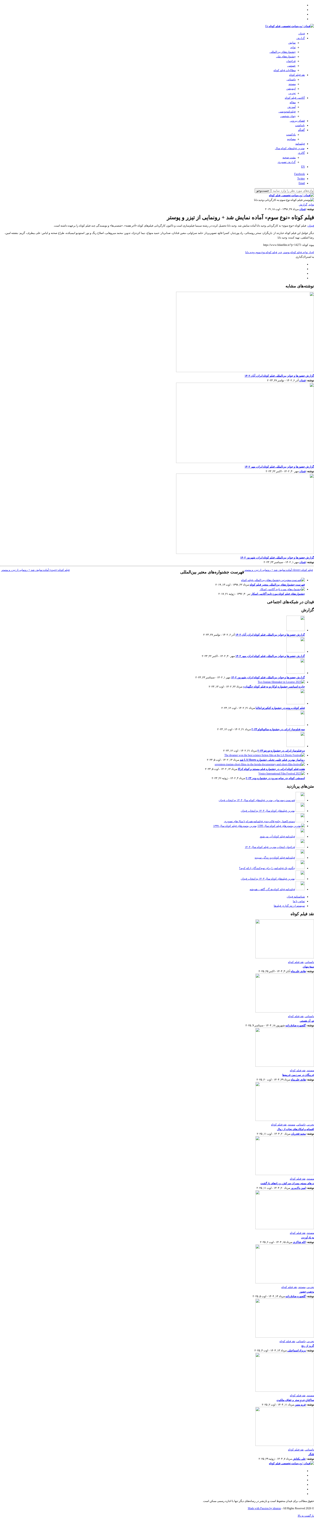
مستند (292, 84)
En (266, 26)
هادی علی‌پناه (298, 971)
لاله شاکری (299, 1242)
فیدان (301, 33)
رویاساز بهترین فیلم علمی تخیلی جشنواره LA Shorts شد (272, 759)
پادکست (291, 134)
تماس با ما (299, 901)
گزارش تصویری (287, 162)
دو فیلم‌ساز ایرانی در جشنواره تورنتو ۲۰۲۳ (281, 750)
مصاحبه (291, 139)
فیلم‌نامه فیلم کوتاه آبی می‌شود (277, 836)
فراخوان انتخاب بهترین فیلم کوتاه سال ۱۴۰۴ (270, 847)
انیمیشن (291, 88)
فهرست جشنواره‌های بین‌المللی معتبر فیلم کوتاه (277, 584)
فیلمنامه (300, 143)
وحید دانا (250, 252)
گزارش (300, 38)
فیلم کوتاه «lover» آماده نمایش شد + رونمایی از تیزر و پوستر (278, 570)
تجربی (292, 93)
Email (302, 183)
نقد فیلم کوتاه (297, 74)
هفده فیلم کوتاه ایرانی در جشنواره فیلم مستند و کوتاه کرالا (271, 769)
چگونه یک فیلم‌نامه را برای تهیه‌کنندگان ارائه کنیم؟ (267, 868)
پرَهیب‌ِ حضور (306, 1291)
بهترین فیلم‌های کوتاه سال (290, 148)
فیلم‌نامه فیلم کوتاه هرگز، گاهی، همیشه (272, 889)
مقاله (293, 102)
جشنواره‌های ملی (286, 56)
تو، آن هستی (307, 1020)
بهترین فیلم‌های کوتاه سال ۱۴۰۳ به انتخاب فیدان (268, 878)
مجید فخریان (298, 1133)
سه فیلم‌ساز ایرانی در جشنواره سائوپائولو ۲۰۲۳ (278, 729)
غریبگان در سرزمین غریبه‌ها (298, 1075)
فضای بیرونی (297, 120)
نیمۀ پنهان (308, 966)
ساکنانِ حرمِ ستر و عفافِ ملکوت (295, 1400)
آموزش (291, 107)
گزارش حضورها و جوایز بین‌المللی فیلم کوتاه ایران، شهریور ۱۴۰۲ (277, 557)
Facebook (299, 174)
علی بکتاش (299, 1458)
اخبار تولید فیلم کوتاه (302, 252)
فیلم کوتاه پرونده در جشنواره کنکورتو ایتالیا (280, 708)
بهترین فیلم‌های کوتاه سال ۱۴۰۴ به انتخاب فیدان (268, 810)
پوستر (286, 252)
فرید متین (300, 1404)
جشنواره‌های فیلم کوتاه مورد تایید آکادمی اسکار (278, 593)
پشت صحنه (289, 157)
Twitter (301, 178)
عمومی (291, 65)
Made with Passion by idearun (264, 1508)
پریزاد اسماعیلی (296, 1350)
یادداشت (300, 125)
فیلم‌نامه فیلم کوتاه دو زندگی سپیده (275, 857)
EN (303, 166)
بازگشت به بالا (306, 1515)
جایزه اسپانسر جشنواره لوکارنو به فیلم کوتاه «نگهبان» (274, 686)
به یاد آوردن (307, 1237)
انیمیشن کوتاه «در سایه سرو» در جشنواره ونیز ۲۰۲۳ (275, 778)
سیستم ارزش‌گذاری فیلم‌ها (289, 905)
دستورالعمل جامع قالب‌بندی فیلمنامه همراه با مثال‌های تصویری (259, 821)
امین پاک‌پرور (298, 1188)
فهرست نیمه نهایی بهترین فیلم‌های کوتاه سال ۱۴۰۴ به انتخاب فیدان (257, 800)
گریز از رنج (307, 1345)
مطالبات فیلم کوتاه (285, 70)
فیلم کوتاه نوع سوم (266, 252)
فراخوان (291, 61)
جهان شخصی (288, 116)
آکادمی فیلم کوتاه (295, 97)
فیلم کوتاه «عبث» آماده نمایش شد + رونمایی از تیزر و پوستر (35, 570)
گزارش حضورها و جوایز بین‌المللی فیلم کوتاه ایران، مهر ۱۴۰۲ (279, 466)
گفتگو (301, 130)
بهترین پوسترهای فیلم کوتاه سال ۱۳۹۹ (235, 826)
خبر (280, 252)
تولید (293, 47)
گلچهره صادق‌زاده (295, 1025)
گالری (301, 152)
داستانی (291, 79)
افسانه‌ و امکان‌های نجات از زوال (295, 1129)
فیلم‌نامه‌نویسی (287, 111)
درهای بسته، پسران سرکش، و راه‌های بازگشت (287, 1183)
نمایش (292, 42)
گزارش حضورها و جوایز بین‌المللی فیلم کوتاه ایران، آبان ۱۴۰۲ (279, 375)
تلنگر (311, 1454)
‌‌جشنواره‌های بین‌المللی (283, 51)
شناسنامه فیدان (296, 896)
